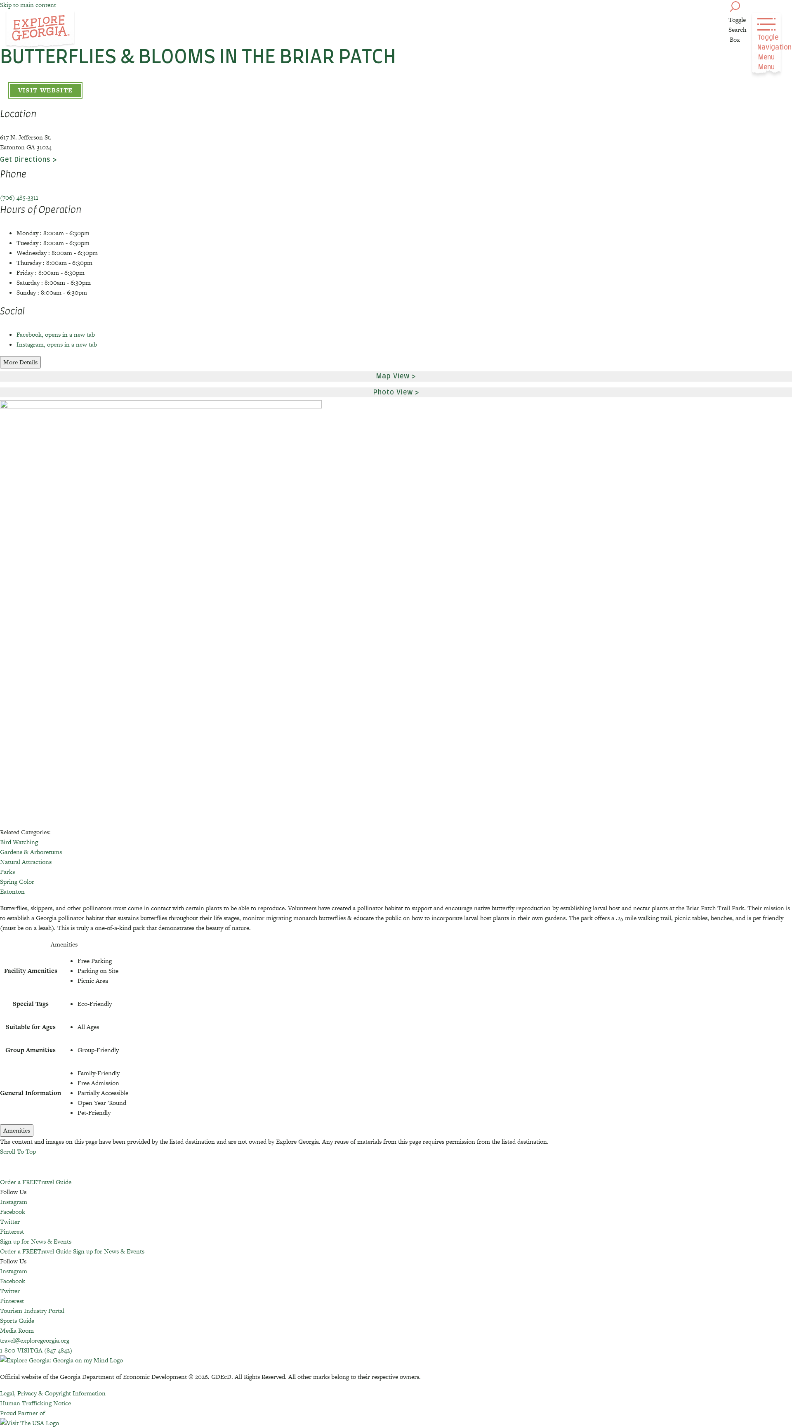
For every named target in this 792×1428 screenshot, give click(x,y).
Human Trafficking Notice (35, 1403)
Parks (7, 871)
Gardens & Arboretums (31, 851)
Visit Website (45, 90)
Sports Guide (17, 1320)
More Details (20, 362)
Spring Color (17, 881)
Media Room (17, 1330)
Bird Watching (19, 842)
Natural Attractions (26, 861)
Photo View (393, 392)
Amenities (16, 1130)
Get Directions (25, 159)
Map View (393, 376)
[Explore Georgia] (40, 30)
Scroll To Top (18, 1151)
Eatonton (12, 891)
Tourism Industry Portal (32, 1310)
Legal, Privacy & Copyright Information (53, 1393)
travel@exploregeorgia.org (34, 1340)
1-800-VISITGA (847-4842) (36, 1350)
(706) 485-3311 (19, 197)
